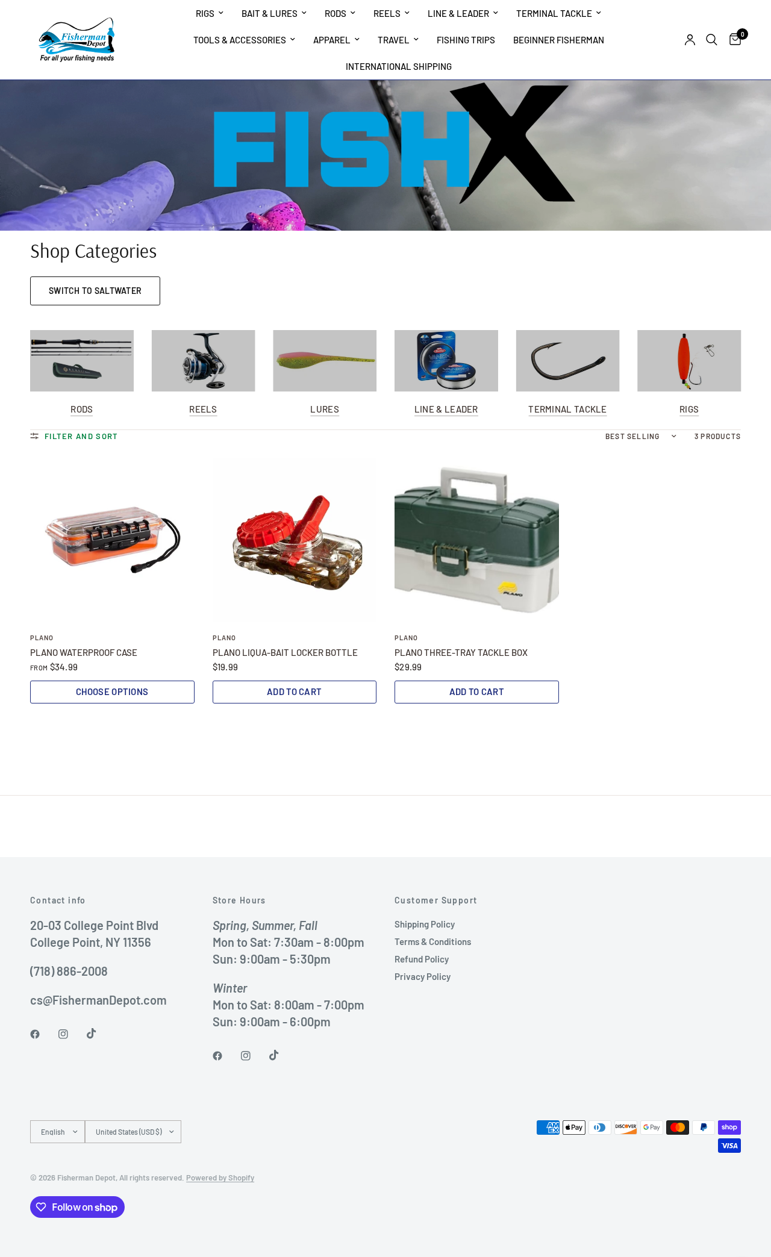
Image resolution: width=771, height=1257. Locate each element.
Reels (387, 13)
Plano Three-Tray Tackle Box (461, 652)
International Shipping (399, 66)
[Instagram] (71, 1034)
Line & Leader (458, 13)
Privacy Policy (423, 976)
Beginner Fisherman (558, 39)
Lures (324, 410)
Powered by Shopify (220, 1177)
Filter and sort (82, 436)
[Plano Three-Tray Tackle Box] (477, 540)
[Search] (711, 40)
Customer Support (436, 900)
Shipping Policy (425, 924)
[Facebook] (43, 1034)
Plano (42, 637)
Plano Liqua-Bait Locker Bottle (285, 652)
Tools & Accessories (239, 39)
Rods (335, 13)
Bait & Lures (270, 13)
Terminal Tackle (554, 13)
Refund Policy (422, 958)
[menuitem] (210, 13)
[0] (732, 40)
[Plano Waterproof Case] (112, 540)
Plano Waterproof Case (83, 652)
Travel (394, 39)
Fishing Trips (466, 39)
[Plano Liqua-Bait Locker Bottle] (295, 540)
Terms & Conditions (433, 941)
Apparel (332, 39)
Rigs (205, 13)
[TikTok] (100, 1033)
